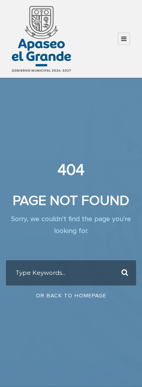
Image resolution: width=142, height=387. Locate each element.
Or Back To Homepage (71, 296)
